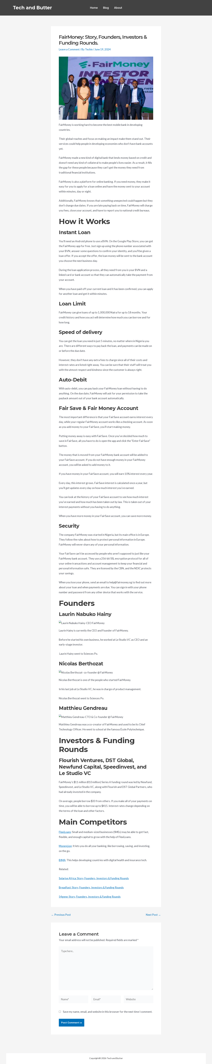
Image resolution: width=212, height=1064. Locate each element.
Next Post (153, 914)
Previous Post (61, 914)
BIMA (62, 860)
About (118, 7)
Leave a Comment (69, 49)
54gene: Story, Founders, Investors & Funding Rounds (90, 896)
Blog (106, 7)
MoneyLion (65, 846)
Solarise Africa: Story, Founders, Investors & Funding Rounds (94, 878)
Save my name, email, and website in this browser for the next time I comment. (107, 1011)
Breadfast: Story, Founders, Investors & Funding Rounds (91, 887)
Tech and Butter (32, 8)
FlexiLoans (65, 832)
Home (94, 7)
